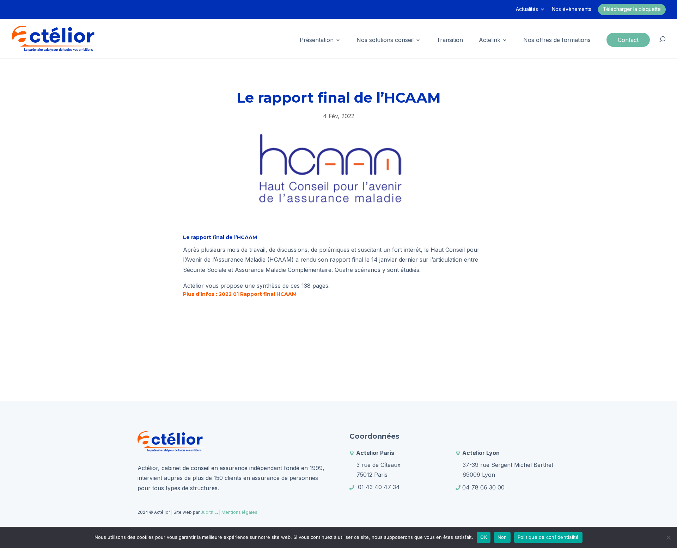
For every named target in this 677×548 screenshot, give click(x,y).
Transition (450, 40)
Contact (628, 39)
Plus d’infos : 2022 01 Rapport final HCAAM (240, 294)
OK (483, 537)
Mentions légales (239, 512)
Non (502, 537)
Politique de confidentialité (548, 537)
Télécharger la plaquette (632, 9)
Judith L (208, 512)
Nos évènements (571, 9)
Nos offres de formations (557, 40)
